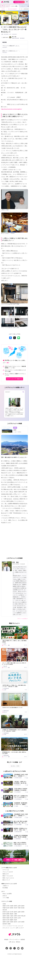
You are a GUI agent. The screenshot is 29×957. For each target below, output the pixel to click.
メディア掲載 (6, 897)
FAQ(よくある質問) (7, 893)
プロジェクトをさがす (8, 871)
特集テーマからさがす (8, 875)
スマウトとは (6, 869)
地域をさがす (6, 873)
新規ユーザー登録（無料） (14, 860)
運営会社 (18, 941)
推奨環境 (23, 939)
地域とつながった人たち (8, 877)
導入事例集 (5, 887)
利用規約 (6, 939)
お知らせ (5, 895)
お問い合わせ (12, 941)
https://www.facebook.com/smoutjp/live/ (11, 109)
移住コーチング (6, 879)
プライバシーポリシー (14, 939)
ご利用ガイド (6, 885)
